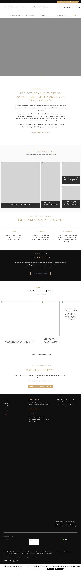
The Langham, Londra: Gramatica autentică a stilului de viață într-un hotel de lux (20, 342)
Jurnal (5, 407)
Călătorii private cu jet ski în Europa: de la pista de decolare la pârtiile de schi (51, 341)
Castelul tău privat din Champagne (20, 204)
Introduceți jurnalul (40, 354)
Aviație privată (56, 6)
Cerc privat (7, 409)
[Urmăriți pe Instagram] (6, 417)
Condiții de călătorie (29, 551)
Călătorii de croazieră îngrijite (41, 6)
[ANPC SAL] (8, 561)
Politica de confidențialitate (10, 551)
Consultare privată (68, 7)
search (74, 15)
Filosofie (6, 405)
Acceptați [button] (50, 568)
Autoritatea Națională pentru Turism (38, 553)
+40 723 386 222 (33, 421)
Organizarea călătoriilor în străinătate (44, 551)
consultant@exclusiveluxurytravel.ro (39, 419)
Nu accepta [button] (59, 568)
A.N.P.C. (19, 553)
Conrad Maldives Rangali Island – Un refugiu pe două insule (71, 203)
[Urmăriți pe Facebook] (4, 417)
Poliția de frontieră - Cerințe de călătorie (64, 551)
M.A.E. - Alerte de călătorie (10, 553)
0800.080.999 (24, 553)
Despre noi (7, 403)
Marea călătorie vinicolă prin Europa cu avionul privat (71, 179)
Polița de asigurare (32, 557)
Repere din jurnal (40, 291)
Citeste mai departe (69, 568)
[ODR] (15, 561)
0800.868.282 (49, 553)
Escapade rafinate (25, 6)
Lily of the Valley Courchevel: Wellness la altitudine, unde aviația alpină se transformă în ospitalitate (71, 314)
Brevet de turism (20, 557)
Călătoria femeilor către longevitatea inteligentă (50, 203)
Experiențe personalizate (11, 6)
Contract (20, 551)
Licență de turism (9, 557)
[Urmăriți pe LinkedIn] (8, 417)
